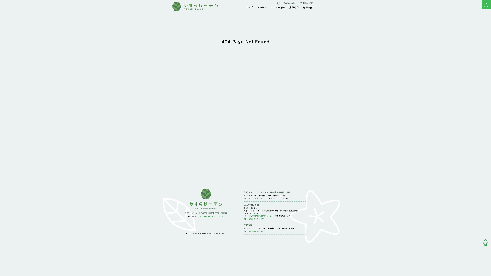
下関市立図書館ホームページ (264, 216)
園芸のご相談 (308, 3)
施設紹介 (294, 7)
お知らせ (262, 7)
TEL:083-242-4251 (254, 219)
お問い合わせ (291, 3)
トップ (250, 7)
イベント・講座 (278, 7)
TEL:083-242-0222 (254, 199)
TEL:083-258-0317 (254, 231)
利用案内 (308, 7)
